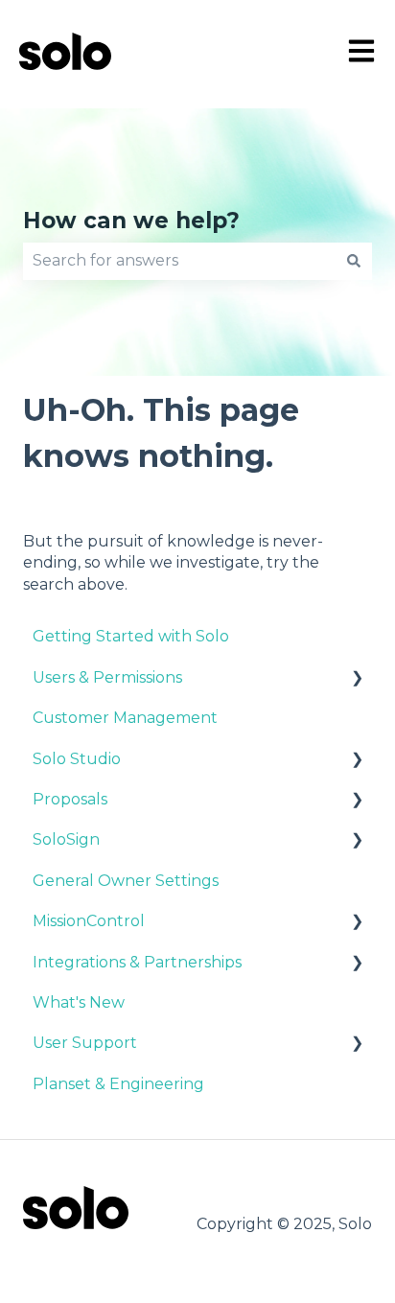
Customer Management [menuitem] (125, 718)
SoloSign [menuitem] (66, 839)
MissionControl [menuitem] (89, 921)
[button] (356, 679)
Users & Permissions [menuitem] (107, 677)
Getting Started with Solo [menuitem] (131, 636)
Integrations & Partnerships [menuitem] (137, 962)
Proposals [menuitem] (70, 799)
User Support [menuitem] (85, 1043)
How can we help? (131, 220)
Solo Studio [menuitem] (77, 759)
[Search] (354, 261)
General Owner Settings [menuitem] (126, 881)
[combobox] (179, 261)
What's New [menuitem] (79, 1002)
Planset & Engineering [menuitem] (118, 1084)
